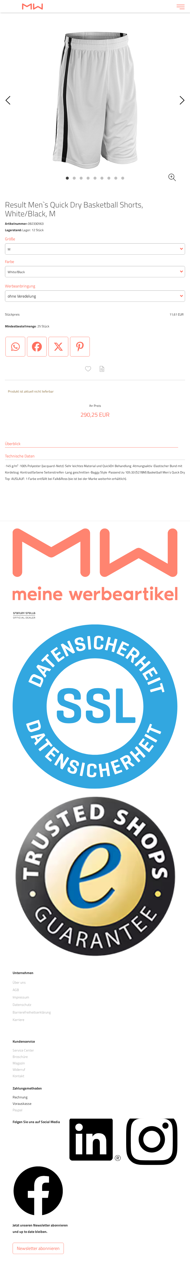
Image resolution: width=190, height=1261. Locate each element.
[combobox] (95, 249)
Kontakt (18, 1075)
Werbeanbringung (20, 286)
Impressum (21, 997)
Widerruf (19, 1069)
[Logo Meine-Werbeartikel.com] (88, 6)
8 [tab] (115, 178)
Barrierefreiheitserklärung (32, 1012)
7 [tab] (108, 178)
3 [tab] (81, 178)
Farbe (9, 261)
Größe (10, 239)
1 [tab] (67, 178)
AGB (16, 989)
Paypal (17, 1109)
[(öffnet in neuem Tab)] (94, 1138)
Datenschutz (22, 1004)
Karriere (18, 1019)
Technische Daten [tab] (20, 456)
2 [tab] (74, 178)
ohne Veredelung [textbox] (22, 296)
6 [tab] (101, 178)
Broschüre (20, 1056)
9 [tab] (122, 178)
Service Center (23, 1050)
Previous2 (8, 100)
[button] (88, 369)
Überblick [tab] (13, 444)
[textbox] (95, 249)
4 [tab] (88, 178)
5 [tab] (95, 178)
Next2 (181, 100)
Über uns (19, 982)
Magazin (19, 1063)
